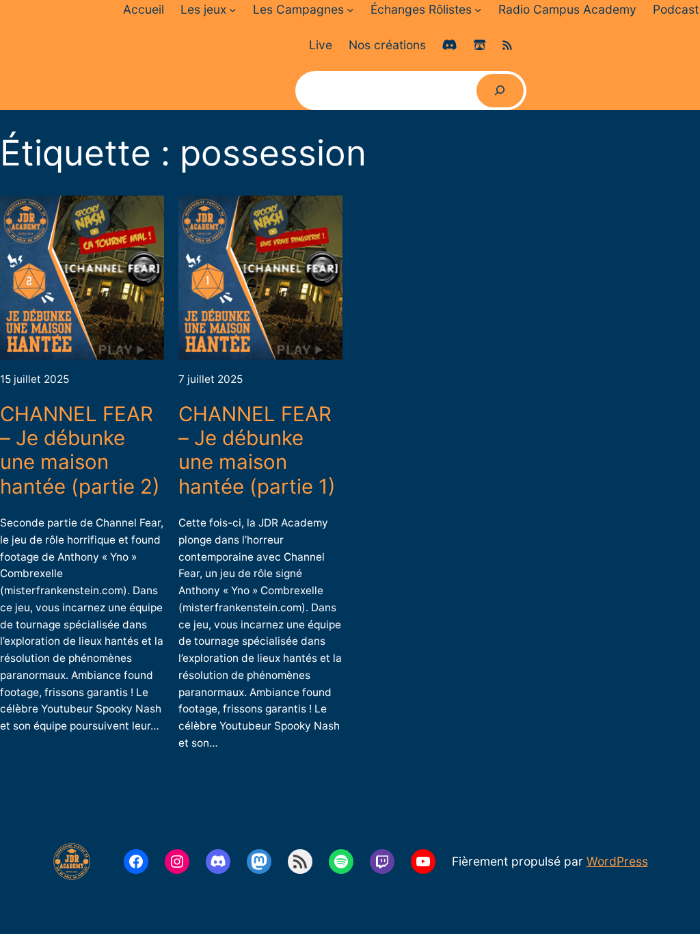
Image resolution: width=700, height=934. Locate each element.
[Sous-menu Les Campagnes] (350, 9)
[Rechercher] (500, 90)
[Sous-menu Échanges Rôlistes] (477, 9)
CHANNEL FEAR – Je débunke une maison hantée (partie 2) (80, 450)
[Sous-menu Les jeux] (232, 9)
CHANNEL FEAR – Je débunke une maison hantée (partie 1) (257, 450)
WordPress (617, 861)
